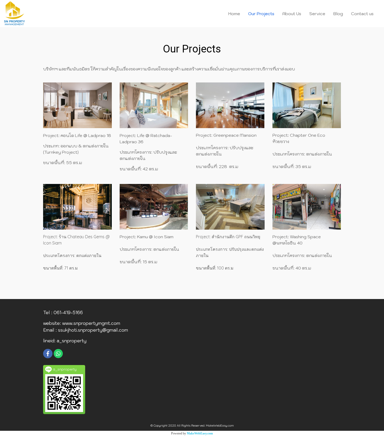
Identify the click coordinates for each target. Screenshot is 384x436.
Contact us (362, 13)
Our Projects (261, 13)
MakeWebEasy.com (200, 433)
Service (317, 13)
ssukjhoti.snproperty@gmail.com (93, 330)
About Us (291, 13)
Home (234, 13)
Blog (338, 13)
